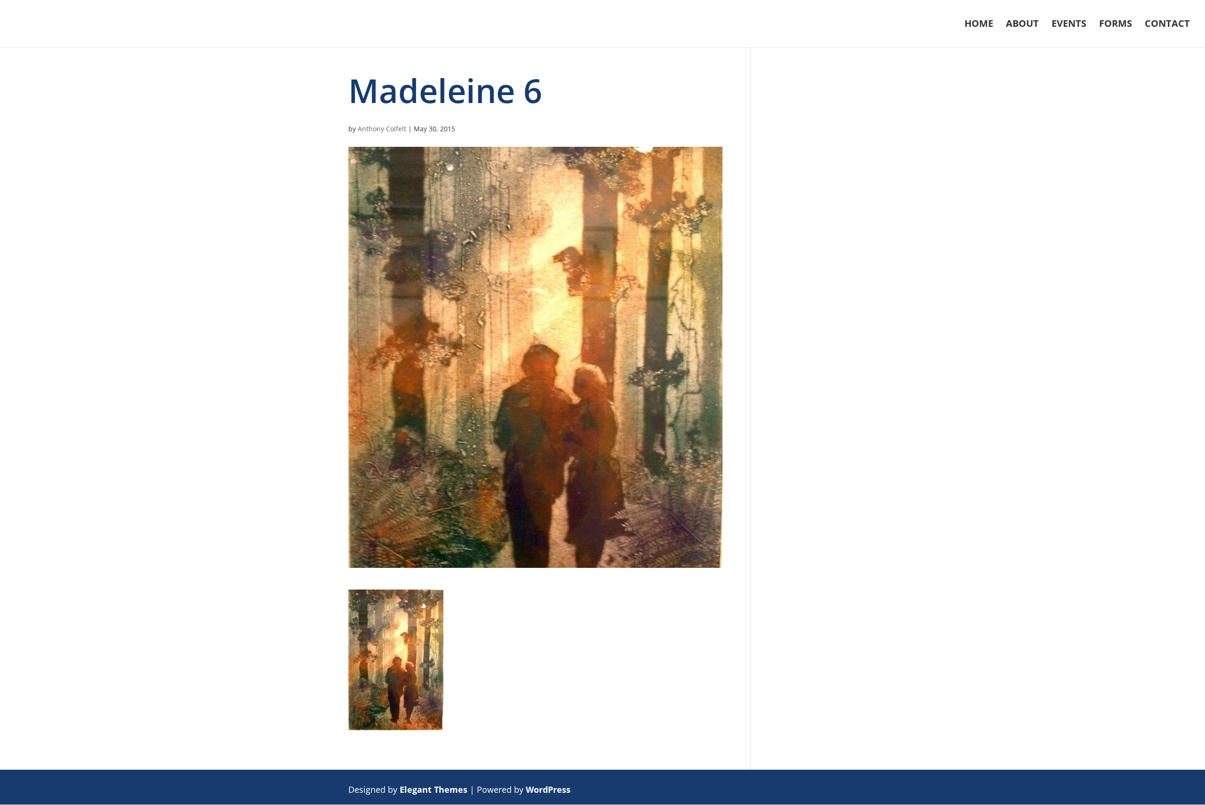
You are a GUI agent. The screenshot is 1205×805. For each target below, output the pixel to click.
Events (1069, 25)
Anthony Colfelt (382, 128)
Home (978, 25)
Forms (1115, 25)
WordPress (548, 789)
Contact (1167, 25)
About (1022, 25)
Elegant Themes (433, 789)
